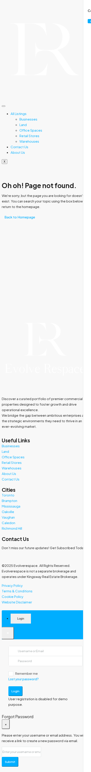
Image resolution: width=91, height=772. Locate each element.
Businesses (28, 119)
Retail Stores (29, 136)
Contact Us (19, 147)
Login (15, 691)
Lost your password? (23, 679)
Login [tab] (20, 618)
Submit (10, 762)
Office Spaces (30, 130)
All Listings (19, 113)
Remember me (26, 673)
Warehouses (29, 141)
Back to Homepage (19, 217)
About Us (18, 152)
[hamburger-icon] (3, 106)
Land (23, 125)
